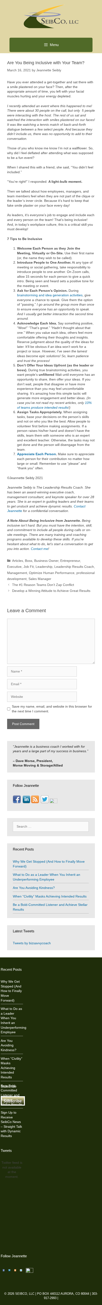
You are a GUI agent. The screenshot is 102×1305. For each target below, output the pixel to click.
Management (17, 573)
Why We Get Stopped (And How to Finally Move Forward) (11, 991)
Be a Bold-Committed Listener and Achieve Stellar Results (11, 1095)
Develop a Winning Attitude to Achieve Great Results (51, 591)
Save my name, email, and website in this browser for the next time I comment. (52, 709)
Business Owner (46, 561)
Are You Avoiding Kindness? (34, 888)
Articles (17, 561)
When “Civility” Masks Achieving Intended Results (50, 896)
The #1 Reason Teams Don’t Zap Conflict (43, 585)
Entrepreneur (70, 561)
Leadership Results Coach (74, 567)
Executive (14, 567)
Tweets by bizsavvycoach (32, 943)
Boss (28, 561)
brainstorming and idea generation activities (50, 295)
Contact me (39, 549)
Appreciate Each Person (36, 454)
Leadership (44, 567)
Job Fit (28, 567)
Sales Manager (39, 579)
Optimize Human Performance (51, 573)
